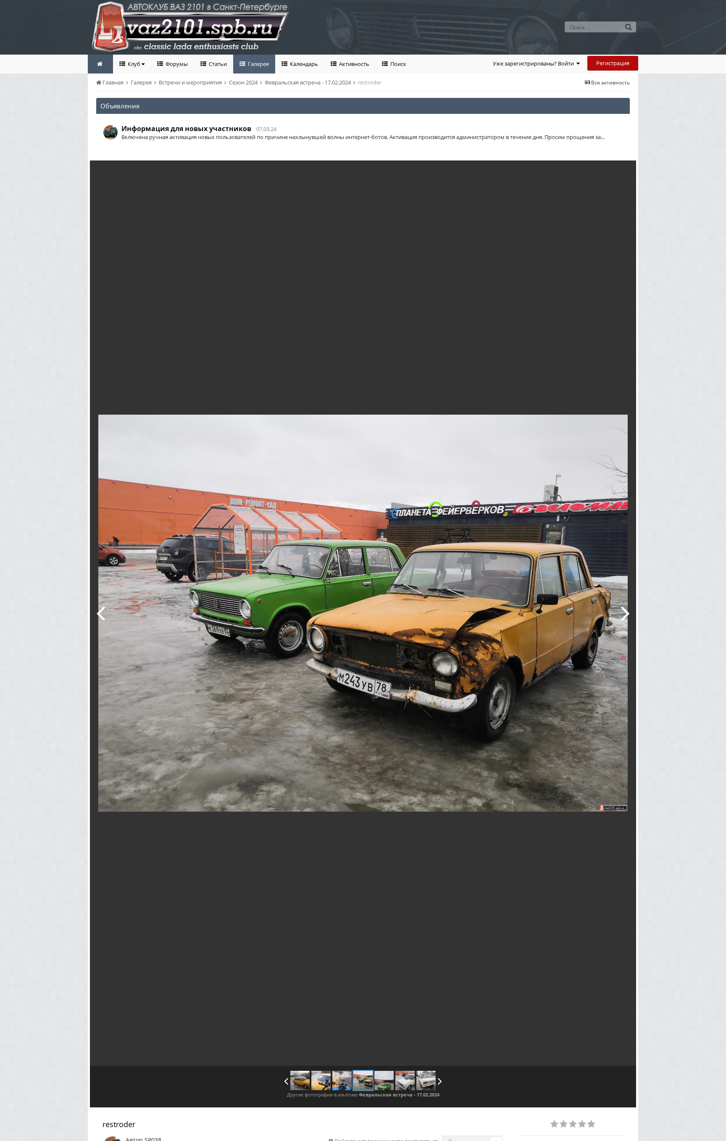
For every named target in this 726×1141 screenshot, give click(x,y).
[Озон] (100, 613)
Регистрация (612, 63)
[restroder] (321, 1080)
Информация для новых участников (186, 128)
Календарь (303, 64)
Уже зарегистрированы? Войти (534, 63)
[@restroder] (300, 1080)
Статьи (217, 64)
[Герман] (405, 1080)
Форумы (176, 64)
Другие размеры (581, 172)
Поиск (397, 64)
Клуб (134, 64)
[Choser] (625, 613)
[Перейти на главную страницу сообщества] (100, 64)
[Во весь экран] (621, 173)
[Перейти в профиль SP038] (110, 132)
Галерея (258, 64)
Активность (353, 64)
